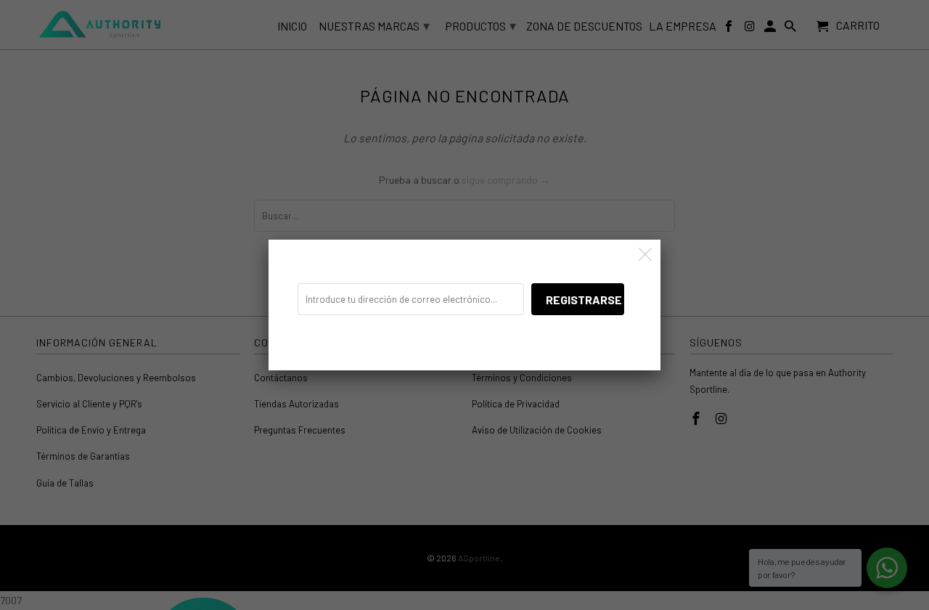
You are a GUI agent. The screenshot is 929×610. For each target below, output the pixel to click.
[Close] (645, 254)
